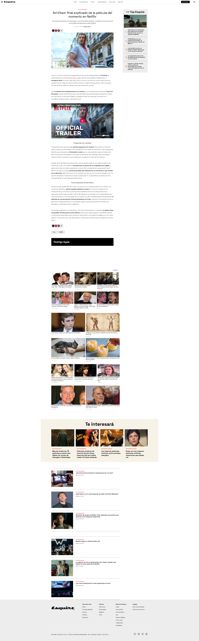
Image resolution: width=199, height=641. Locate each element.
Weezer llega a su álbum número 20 (88, 541)
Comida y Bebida (102, 2)
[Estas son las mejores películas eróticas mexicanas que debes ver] (136, 437)
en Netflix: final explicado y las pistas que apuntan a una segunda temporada (97, 516)
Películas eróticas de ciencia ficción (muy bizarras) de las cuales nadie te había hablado (87, 454)
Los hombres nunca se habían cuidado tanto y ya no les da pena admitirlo (136, 49)
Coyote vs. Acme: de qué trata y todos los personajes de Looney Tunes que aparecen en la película (136, 66)
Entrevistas (112, 2)
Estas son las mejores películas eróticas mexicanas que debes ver (135, 454)
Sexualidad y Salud (106, 448)
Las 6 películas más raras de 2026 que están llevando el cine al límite (136, 57)
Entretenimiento (83, 2)
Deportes (120, 2)
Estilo (75, 2)
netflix (61, 232)
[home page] (10, 2)
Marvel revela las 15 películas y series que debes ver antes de (61, 454)
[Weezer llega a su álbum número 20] (62, 547)
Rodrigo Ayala (86, 26)
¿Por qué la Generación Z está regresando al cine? (93, 583)
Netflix (75, 78)
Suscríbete (185, 2)
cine (54, 232)
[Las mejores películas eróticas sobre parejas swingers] (111, 437)
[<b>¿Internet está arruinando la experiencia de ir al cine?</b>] (62, 479)
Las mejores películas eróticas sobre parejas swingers (110, 453)
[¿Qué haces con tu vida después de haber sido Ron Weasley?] (62, 500)
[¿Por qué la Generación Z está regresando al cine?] (62, 589)
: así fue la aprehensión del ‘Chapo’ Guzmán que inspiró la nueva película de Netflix (96, 563)
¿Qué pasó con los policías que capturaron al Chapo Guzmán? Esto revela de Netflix (136, 32)
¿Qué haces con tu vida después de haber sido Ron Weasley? (97, 494)
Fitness (93, 2)
